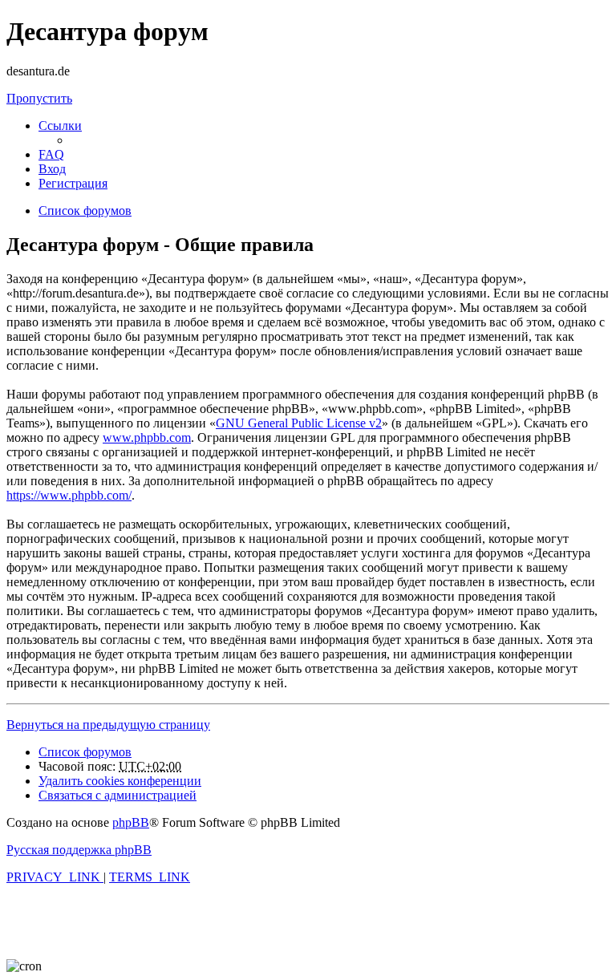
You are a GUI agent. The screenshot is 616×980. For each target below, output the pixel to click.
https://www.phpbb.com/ (69, 495)
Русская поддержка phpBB (79, 849)
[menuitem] (51, 154)
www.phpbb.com (147, 437)
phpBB (130, 822)
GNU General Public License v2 (299, 423)
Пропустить (39, 98)
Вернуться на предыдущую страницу (108, 724)
